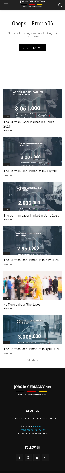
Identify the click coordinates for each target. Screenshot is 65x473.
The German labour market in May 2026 (31, 260)
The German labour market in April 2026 (31, 349)
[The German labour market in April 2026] (32, 329)
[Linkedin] (36, 457)
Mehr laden (31, 360)
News (7, 116)
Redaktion (7, 131)
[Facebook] (19, 457)
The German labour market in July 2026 (31, 171)
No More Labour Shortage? (21, 304)
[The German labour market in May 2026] (32, 240)
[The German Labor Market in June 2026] (32, 196)
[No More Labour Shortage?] (32, 285)
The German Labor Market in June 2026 (31, 215)
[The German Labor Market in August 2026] (32, 103)
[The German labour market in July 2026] (32, 151)
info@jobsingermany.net (33, 429)
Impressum (38, 425)
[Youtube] (45, 457)
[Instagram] (28, 457)
